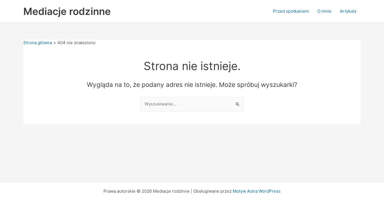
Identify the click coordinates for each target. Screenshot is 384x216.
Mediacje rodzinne (67, 11)
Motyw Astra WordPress (257, 191)
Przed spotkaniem (291, 11)
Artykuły (348, 11)
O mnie (324, 11)
